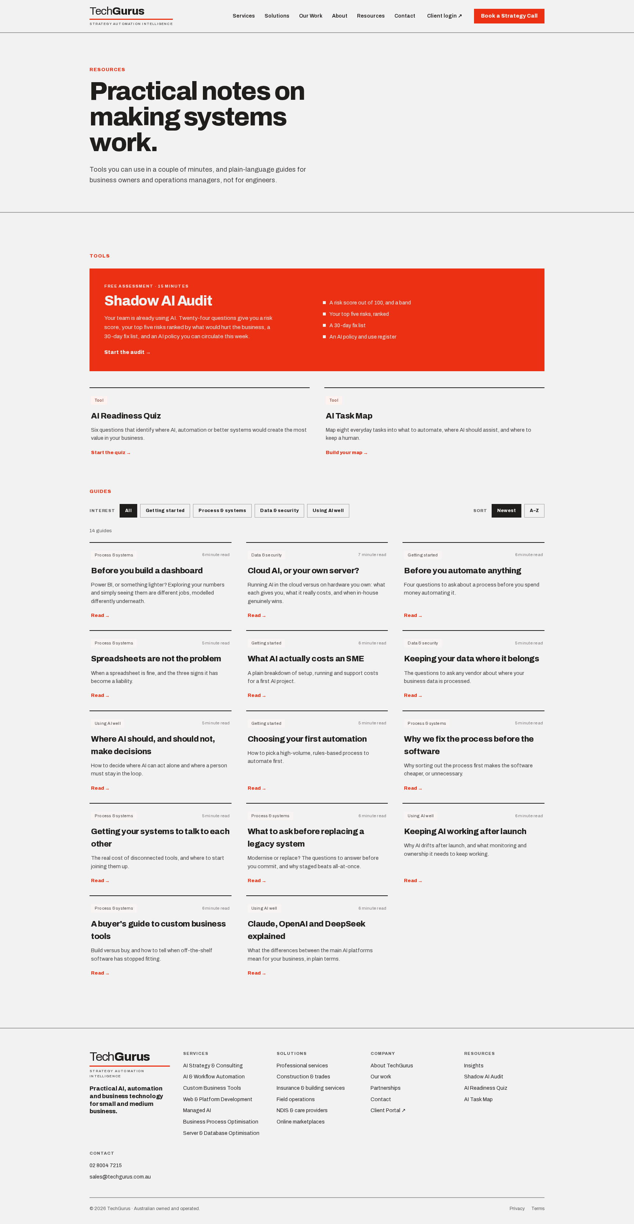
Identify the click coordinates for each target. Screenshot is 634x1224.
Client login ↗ (444, 16)
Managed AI (197, 1110)
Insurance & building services (311, 1088)
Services (244, 16)
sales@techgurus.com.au (120, 1177)
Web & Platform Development (217, 1099)
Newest (506, 510)
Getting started (165, 510)
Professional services (302, 1065)
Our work (381, 1076)
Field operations (296, 1099)
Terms (537, 1208)
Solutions (277, 16)
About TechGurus (392, 1065)
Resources (371, 16)
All (128, 510)
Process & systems (222, 510)
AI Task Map (478, 1099)
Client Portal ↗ (388, 1110)
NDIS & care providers (302, 1110)
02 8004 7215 (106, 1165)
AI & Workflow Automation (214, 1076)
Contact (404, 16)
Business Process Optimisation (220, 1122)
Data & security (279, 510)
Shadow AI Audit (483, 1076)
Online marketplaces (301, 1122)
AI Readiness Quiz (485, 1088)
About (339, 16)
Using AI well (328, 510)
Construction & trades (303, 1076)
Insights (474, 1065)
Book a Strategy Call (509, 16)
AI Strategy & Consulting (213, 1065)
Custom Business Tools (212, 1088)
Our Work (311, 16)
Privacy (517, 1208)
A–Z (534, 510)
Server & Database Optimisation (221, 1133)
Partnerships (386, 1088)
